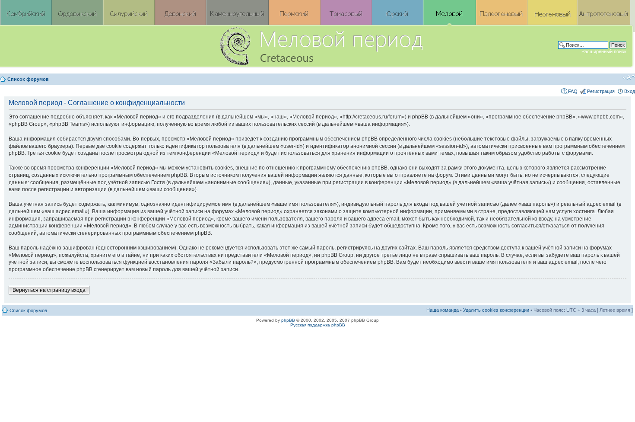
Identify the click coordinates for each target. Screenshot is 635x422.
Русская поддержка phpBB (317, 325)
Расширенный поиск (603, 51)
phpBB (288, 320)
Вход (629, 91)
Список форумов (28, 79)
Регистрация (601, 91)
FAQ (573, 91)
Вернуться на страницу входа (49, 290)
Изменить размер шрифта (628, 77)
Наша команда (442, 310)
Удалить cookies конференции (496, 310)
